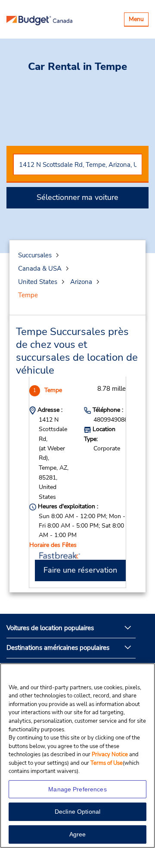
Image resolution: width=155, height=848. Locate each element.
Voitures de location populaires (50, 628)
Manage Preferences (77, 789)
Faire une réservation (80, 570)
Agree (77, 834)
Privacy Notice (110, 754)
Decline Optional (77, 811)
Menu (138, 20)
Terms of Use (106, 763)
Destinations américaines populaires (57, 647)
